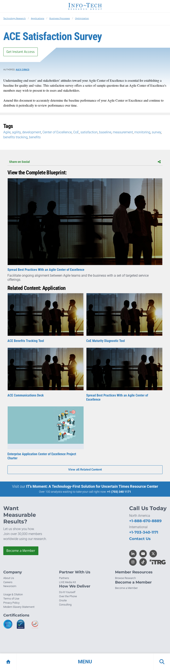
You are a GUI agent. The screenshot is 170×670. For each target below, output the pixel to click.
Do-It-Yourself (67, 592)
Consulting (65, 604)
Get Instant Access (20, 52)
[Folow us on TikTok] (143, 562)
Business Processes (59, 18)
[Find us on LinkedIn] (133, 553)
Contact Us (140, 538)
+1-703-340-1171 (143, 532)
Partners (64, 578)
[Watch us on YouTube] (143, 553)
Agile (7, 132)
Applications (37, 18)
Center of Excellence (57, 132)
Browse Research (125, 578)
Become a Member (20, 550)
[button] (85, 661)
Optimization (82, 18)
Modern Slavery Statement (18, 606)
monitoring (142, 132)
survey (156, 132)
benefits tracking (15, 137)
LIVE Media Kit (67, 582)
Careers (7, 582)
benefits (35, 137)
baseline (105, 132)
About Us (8, 578)
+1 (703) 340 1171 (119, 491)
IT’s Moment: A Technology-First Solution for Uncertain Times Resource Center (92, 486)
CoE (76, 132)
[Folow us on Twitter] (153, 553)
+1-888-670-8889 (145, 521)
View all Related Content (85, 470)
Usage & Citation (13, 594)
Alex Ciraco (22, 69)
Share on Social (19, 161)
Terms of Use (11, 598)
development (31, 132)
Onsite (63, 600)
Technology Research (14, 18)
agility (16, 132)
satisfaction (89, 132)
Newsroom (9, 586)
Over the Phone (68, 596)
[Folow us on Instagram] (133, 562)
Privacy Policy (11, 602)
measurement (123, 132)
